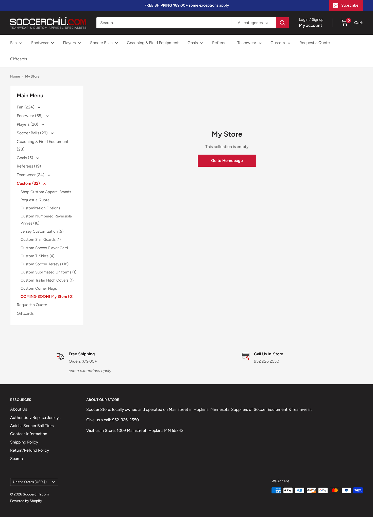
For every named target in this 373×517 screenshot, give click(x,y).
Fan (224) (26, 107)
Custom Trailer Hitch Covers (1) (47, 280)
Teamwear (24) (31, 174)
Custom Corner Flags (39, 288)
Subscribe (349, 5)
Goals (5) (25, 157)
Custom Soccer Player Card (44, 248)
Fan (13, 42)
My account (310, 25)
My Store (32, 76)
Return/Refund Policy (29, 450)
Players (69, 42)
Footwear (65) (30, 115)
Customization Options (40, 208)
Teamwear (246, 42)
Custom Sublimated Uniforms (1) (48, 272)
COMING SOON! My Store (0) (47, 296)
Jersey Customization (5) (42, 231)
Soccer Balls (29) (33, 133)
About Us (18, 409)
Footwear (39, 42)
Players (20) (28, 124)
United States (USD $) (30, 482)
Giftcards (18, 59)
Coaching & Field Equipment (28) (43, 145)
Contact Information (28, 433)
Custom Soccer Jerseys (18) (45, 264)
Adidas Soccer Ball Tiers (32, 425)
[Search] (282, 22)
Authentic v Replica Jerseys (35, 417)
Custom (277, 42)
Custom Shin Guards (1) (41, 239)
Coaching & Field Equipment (153, 42)
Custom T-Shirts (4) (37, 256)
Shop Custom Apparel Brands (46, 192)
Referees (220, 42)
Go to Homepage (227, 160)
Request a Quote (314, 42)
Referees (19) (29, 166)
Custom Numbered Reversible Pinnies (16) (46, 220)
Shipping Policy (24, 442)
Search (16, 458)
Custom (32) (29, 183)
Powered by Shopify (26, 501)
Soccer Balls (101, 42)
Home (15, 76)
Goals (193, 42)
